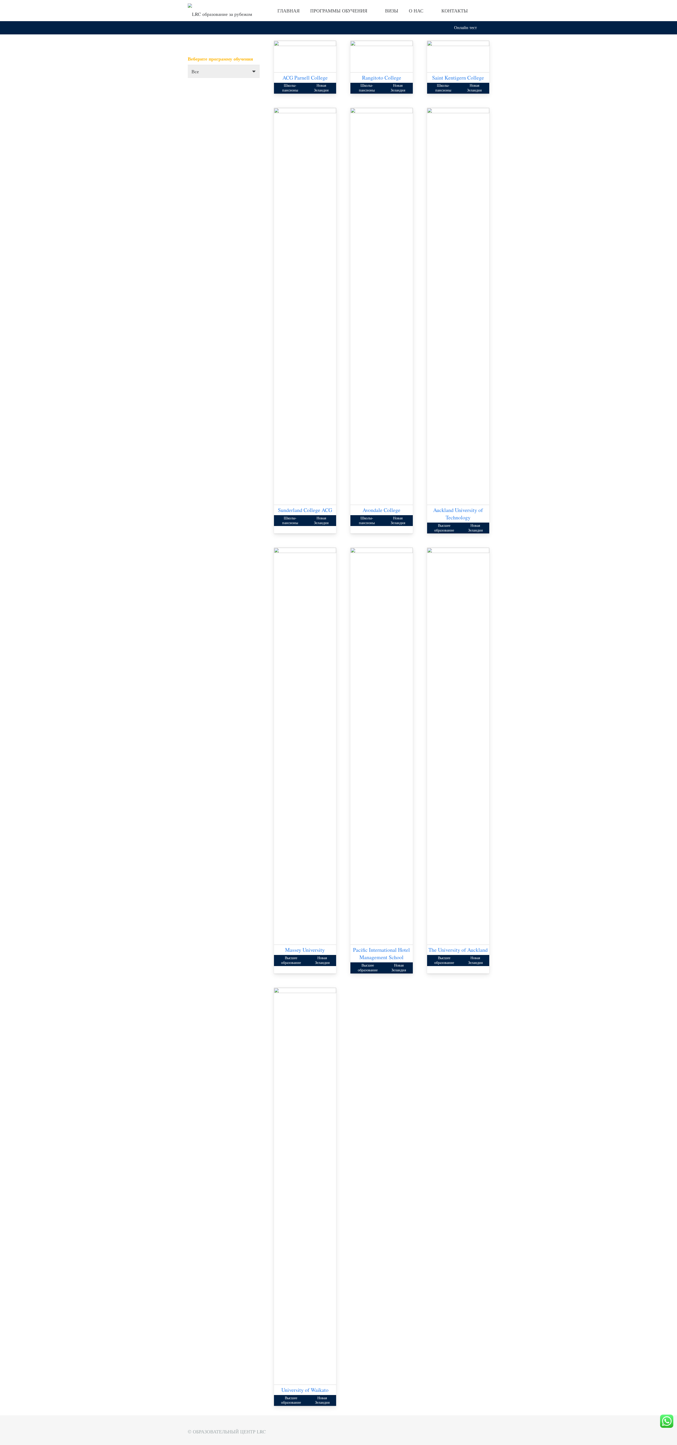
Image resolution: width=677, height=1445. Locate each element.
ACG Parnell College (305, 77)
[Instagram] (484, 10)
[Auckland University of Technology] (458, 111)
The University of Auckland (458, 949)
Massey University (305, 949)
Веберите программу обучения (220, 58)
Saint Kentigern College (458, 77)
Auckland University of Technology (458, 513)
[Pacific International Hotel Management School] (381, 551)
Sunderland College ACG (305, 510)
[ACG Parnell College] (305, 44)
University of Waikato (304, 1389)
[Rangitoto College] (381, 44)
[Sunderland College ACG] (305, 111)
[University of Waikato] (305, 991)
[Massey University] (305, 551)
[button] (486, 27)
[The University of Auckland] (458, 551)
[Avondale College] (381, 111)
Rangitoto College (381, 77)
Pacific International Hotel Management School (381, 953)
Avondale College (381, 510)
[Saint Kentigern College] (458, 44)
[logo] (220, 10)
